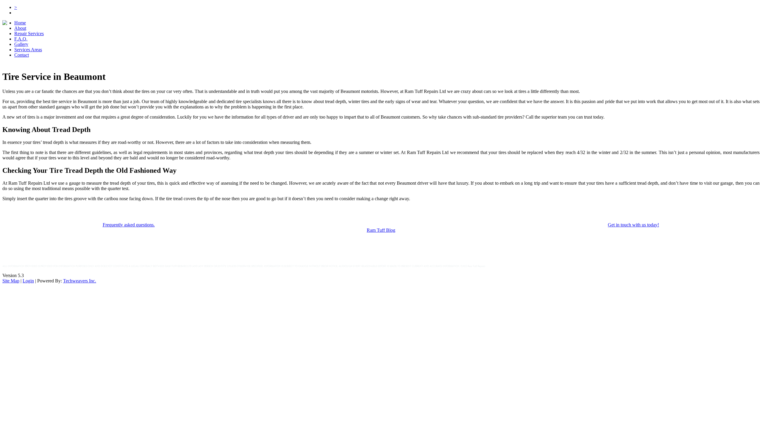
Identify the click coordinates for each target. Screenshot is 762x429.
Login (28, 280)
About (20, 28)
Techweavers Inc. (79, 280)
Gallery (21, 44)
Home (20, 22)
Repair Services (29, 33)
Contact (21, 54)
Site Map (10, 280)
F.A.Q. (20, 38)
